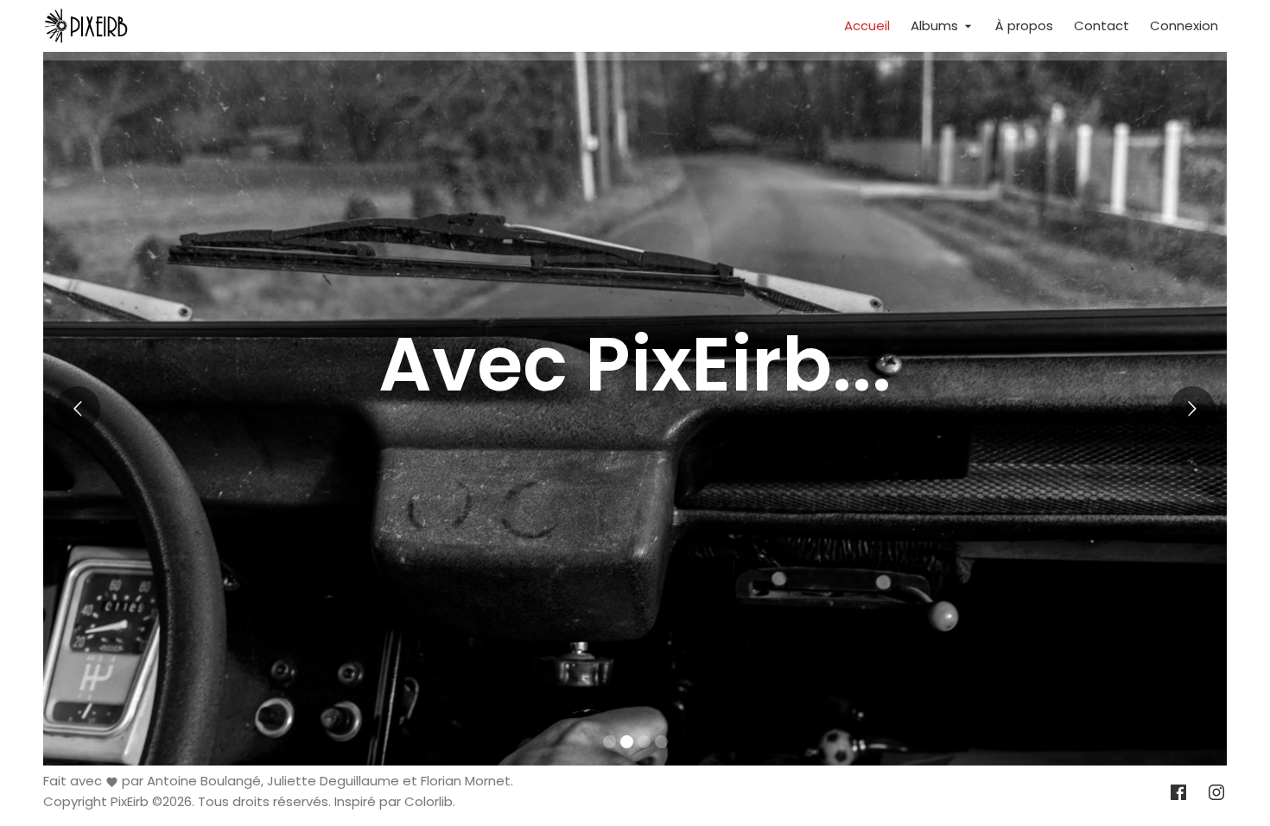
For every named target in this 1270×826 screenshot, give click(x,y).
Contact (1101, 25)
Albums (936, 25)
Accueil (867, 25)
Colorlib (428, 802)
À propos (1024, 25)
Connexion (1184, 25)
